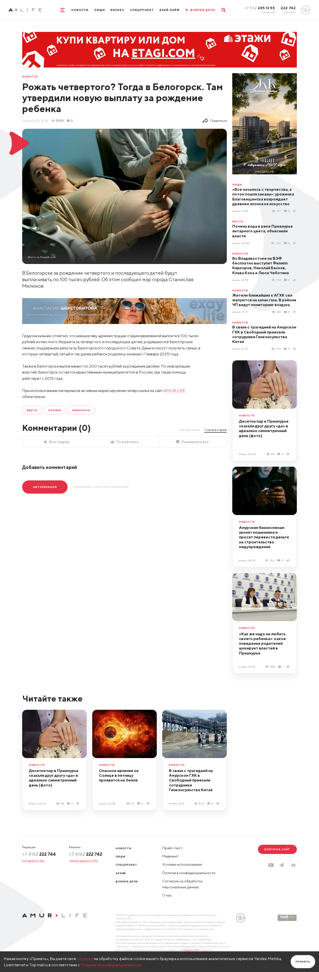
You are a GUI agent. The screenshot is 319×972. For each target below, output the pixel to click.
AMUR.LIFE (174, 390)
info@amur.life (33, 861)
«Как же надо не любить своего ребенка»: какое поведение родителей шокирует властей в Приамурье (262, 643)
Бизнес (117, 10)
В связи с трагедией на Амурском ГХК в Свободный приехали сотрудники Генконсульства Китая (264, 334)
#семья (54, 410)
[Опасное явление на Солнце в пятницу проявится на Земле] (148, 803)
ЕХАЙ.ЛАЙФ (169, 10)
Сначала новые (189, 430)
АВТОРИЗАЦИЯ (45, 486)
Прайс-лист (172, 848)
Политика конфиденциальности (188, 873)
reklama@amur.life (83, 861)
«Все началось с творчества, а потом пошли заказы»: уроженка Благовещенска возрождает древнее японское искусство (263, 196)
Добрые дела (127, 881)
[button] (293, 865)
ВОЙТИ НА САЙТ (277, 849)
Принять (303, 961)
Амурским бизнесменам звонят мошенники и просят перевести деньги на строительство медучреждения (264, 537)
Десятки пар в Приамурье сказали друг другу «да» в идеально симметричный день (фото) (264, 428)
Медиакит (170, 856)
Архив (121, 873)
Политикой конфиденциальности (110, 965)
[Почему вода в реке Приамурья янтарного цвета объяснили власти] (295, 243)
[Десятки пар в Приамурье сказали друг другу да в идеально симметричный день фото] (288, 454)
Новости (79, 10)
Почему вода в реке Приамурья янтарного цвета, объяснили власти (262, 231)
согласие (85, 958)
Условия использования (182, 864)
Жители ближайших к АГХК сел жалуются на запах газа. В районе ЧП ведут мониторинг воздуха (264, 300)
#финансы (81, 410)
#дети (32, 410)
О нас (167, 895)
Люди (99, 10)
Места (237, 221)
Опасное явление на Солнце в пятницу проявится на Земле (119, 775)
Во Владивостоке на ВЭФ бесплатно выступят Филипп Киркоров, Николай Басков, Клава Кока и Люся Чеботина (260, 265)
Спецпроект (142, 10)
